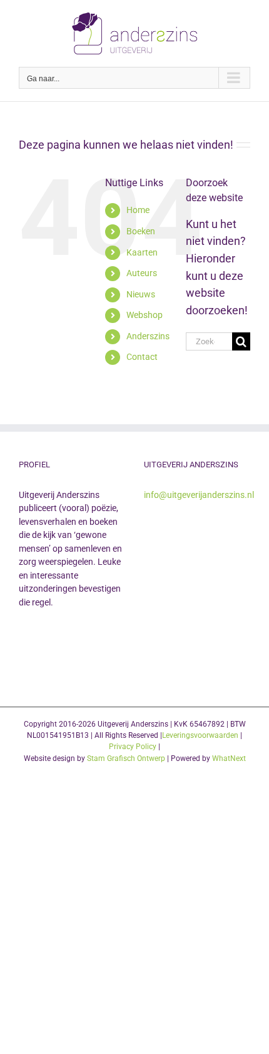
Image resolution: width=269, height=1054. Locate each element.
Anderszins (148, 336)
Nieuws (140, 294)
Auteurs (141, 273)
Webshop (144, 315)
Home (138, 210)
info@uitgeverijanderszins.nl (199, 495)
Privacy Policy (132, 746)
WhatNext (229, 758)
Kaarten (142, 252)
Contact (142, 357)
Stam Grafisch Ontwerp (126, 758)
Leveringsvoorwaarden (200, 735)
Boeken (140, 231)
